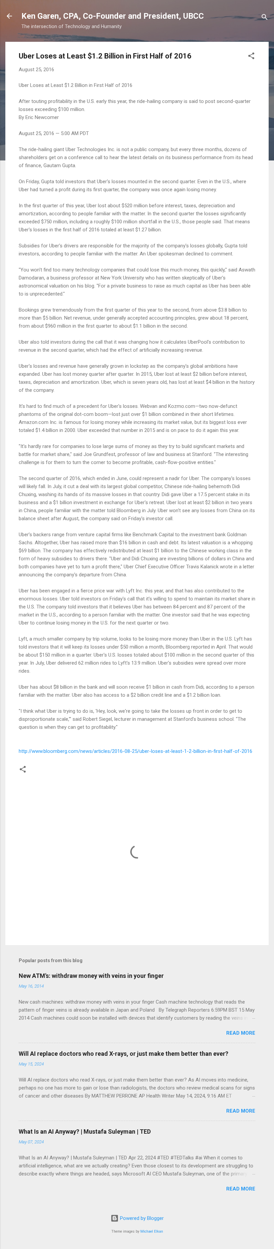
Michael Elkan (151, 1231)
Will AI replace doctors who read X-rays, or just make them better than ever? (123, 1053)
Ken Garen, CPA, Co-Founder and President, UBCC (112, 16)
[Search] (265, 18)
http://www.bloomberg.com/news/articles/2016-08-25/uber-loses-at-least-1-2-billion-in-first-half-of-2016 (135, 751)
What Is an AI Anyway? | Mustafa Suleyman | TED (85, 1131)
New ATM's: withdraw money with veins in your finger (91, 975)
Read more (240, 1033)
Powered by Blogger (141, 1218)
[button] (251, 57)
